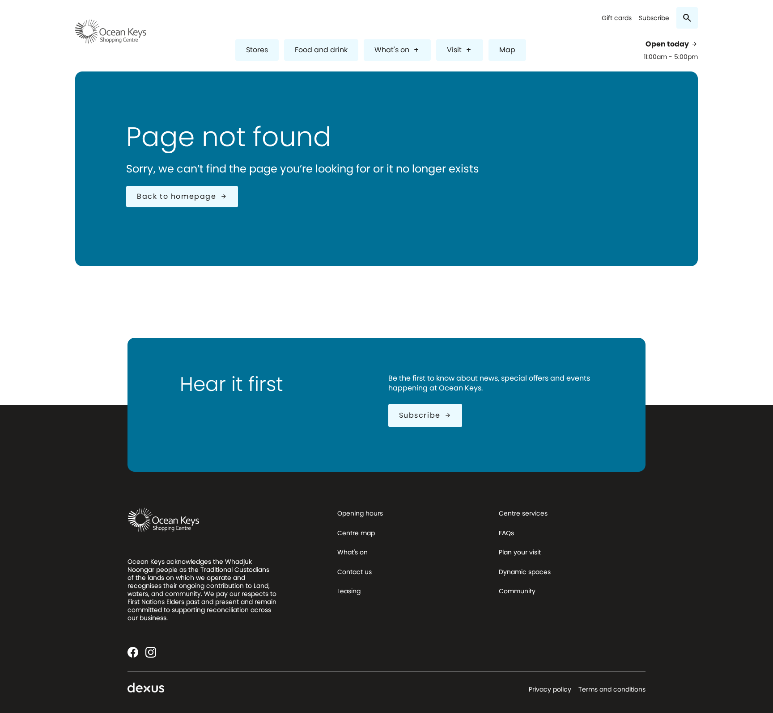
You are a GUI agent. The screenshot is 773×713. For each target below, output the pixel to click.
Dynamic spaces (525, 571)
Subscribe (654, 18)
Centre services (523, 513)
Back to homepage (182, 196)
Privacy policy (550, 689)
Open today (672, 44)
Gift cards (617, 18)
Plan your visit (520, 552)
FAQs (506, 532)
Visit (459, 50)
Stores (257, 50)
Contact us (354, 571)
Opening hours (360, 513)
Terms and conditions (612, 689)
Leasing (349, 591)
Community (517, 591)
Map (507, 50)
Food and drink (321, 50)
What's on (397, 50)
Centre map (356, 532)
